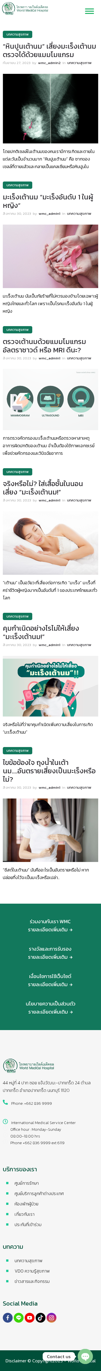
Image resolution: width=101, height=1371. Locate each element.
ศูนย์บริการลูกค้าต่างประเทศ (39, 1193)
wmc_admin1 (49, 213)
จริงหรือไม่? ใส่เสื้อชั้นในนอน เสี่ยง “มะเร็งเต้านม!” (43, 487)
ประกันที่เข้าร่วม (28, 1224)
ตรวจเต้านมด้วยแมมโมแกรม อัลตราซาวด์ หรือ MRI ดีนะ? (44, 345)
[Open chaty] (85, 1356)
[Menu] (89, 11)
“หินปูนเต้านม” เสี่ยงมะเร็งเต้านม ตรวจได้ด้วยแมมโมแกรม (49, 50)
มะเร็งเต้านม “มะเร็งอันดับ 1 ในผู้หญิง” (48, 201)
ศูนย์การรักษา (27, 1183)
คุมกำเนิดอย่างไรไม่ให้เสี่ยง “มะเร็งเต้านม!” (41, 632)
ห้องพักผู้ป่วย (26, 1203)
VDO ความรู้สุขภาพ (32, 1271)
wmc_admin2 (49, 62)
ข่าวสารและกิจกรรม (32, 1281)
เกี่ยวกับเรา (25, 1214)
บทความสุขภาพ (29, 1260)
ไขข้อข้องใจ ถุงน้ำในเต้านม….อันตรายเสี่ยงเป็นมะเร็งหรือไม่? (49, 771)
